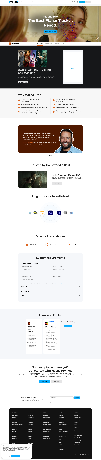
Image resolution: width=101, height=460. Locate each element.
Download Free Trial (50, 31)
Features (56, 43)
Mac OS (24, 287)
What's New (48, 43)
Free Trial (82, 1)
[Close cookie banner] (29, 446)
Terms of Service (44, 453)
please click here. (58, 283)
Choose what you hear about (55, 399)
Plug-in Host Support (30, 263)
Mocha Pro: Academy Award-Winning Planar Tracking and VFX (29, 4)
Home (10, 4)
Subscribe (77, 397)
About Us (41, 1)
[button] (49, 155)
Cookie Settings (6, 456)
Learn (28, 1)
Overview (40, 43)
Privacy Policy (36, 453)
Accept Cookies (15, 456)
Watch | (24, 82)
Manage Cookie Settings (55, 453)
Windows (25, 291)
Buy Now (88, 1)
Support (34, 1)
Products (21, 1)
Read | (57, 183)
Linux (23, 296)
